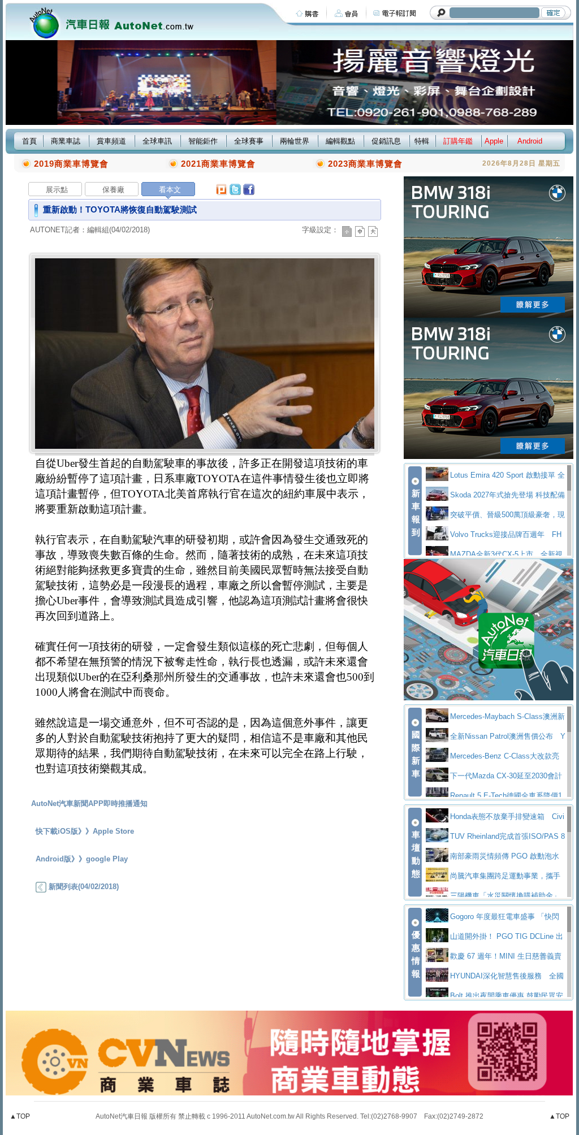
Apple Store (113, 831)
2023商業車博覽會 (365, 163)
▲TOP (20, 1116)
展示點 (57, 189)
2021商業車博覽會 (218, 163)
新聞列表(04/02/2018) (82, 886)
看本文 (170, 189)
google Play (107, 859)
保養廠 (113, 189)
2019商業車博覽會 (71, 163)
